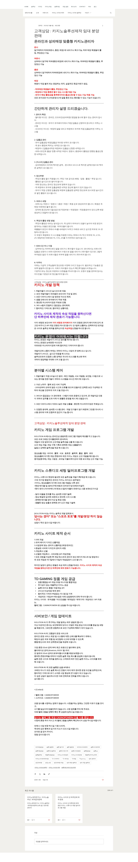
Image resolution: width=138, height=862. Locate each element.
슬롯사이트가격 (63, 751)
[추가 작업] (102, 25)
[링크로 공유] (49, 774)
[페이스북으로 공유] (35, 774)
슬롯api (96, 751)
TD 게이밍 (66, 759)
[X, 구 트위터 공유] (40, 774)
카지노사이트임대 (63, 755)
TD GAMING (55, 759)
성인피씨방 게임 (58, 762)
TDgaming (82, 759)
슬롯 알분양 (70, 747)
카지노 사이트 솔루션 (74, 12)
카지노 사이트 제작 (58, 12)
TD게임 (74, 759)
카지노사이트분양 (76, 755)
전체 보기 (110, 790)
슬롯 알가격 (60, 747)
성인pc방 (48, 762)
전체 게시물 (28, 12)
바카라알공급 (39, 747)
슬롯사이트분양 (76, 751)
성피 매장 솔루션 (72, 762)
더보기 (87, 12)
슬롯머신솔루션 (51, 751)
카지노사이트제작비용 (42, 759)
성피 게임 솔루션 (85, 762)
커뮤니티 (45, 12)
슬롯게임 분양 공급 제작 (68, 767)
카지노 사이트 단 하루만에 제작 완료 (69, 798)
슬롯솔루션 (38, 755)
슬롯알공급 (87, 751)
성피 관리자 (92, 759)
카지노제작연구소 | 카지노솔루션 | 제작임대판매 (38, 798)
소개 (37, 12)
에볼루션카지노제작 (91, 755)
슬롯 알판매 (50, 747)
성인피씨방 (38, 762)
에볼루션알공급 (49, 755)
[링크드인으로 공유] (44, 774)
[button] (65, 6)
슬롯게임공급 (39, 751)
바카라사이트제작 (82, 747)
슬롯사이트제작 (95, 747)
